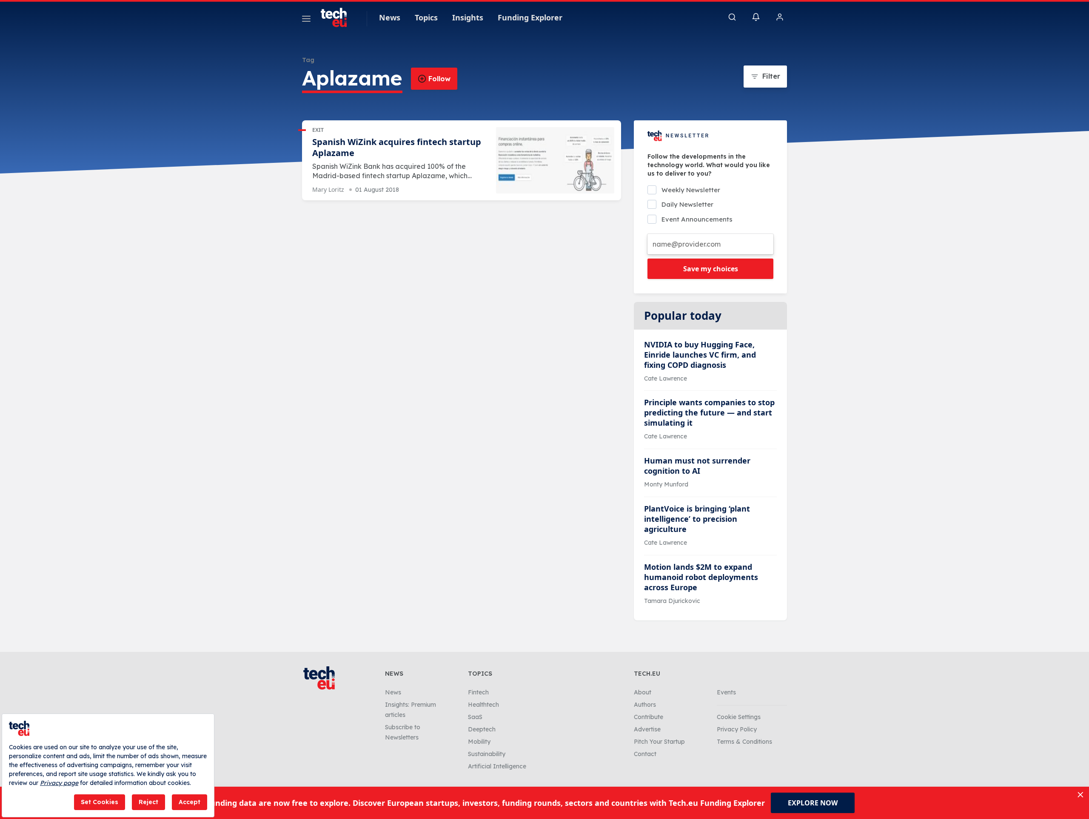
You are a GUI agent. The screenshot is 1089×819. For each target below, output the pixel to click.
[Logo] (338, 17)
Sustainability (486, 754)
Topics (426, 17)
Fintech (478, 692)
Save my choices (710, 268)
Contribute (648, 717)
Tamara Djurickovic (672, 601)
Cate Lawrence (665, 378)
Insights (467, 17)
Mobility (479, 741)
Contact (645, 754)
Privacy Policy (737, 729)
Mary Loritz (328, 189)
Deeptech (482, 729)
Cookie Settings (739, 717)
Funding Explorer (530, 17)
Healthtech (483, 704)
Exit (318, 130)
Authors (645, 704)
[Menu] (306, 20)
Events (726, 692)
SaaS (475, 717)
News (389, 17)
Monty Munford (666, 484)
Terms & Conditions (744, 741)
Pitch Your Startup (659, 741)
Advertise (647, 729)
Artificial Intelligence (497, 766)
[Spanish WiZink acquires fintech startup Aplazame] (555, 160)
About (642, 692)
